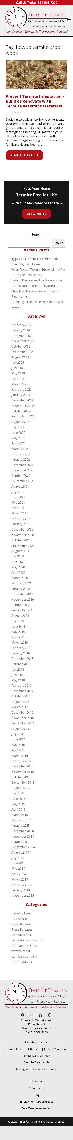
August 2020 (20, 551)
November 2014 (22, 836)
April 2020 (18, 573)
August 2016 (20, 729)
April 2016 (18, 750)
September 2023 (22, 352)
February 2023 (21, 389)
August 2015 (20, 788)
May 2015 (18, 804)
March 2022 (19, 449)
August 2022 (20, 422)
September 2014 (22, 847)
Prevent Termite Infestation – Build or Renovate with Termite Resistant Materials (35, 101)
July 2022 (17, 427)
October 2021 (20, 476)
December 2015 (22, 766)
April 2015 (18, 809)
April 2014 (18, 874)
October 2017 (20, 696)
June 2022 (18, 433)
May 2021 (18, 502)
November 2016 (22, 718)
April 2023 (18, 379)
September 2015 (22, 783)
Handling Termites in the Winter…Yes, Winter (37, 304)
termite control (22, 935)
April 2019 (18, 637)
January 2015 (20, 825)
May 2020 (18, 567)
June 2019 (18, 626)
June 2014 (18, 863)
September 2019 (22, 610)
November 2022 (22, 406)
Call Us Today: (36, 3)
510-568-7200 (39, 1032)
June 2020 (18, 562)
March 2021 (19, 513)
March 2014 (19, 879)
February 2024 (21, 325)
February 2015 (21, 820)
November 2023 (22, 341)
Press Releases (21, 929)
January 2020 (20, 589)
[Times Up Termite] (36, 20)
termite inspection (24, 946)
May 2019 (18, 632)
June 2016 (18, 739)
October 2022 (20, 411)
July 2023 (17, 362)
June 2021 (18, 497)
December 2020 (22, 529)
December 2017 (22, 691)
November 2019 (22, 599)
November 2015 (22, 772)
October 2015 (20, 777)
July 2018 (17, 669)
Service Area (36, 1088)
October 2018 (20, 664)
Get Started (36, 214)
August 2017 (20, 702)
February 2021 (21, 519)
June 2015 (18, 799)
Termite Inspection (36, 1042)
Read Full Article (24, 155)
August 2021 (20, 486)
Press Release (21, 924)
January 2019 (20, 653)
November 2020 (22, 535)
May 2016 (18, 745)
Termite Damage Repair (36, 1055)
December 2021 (22, 465)
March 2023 (19, 384)
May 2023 (18, 373)
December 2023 (22, 336)
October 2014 (20, 842)
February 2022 (21, 454)
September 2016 (22, 723)
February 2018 (21, 685)
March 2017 (19, 707)
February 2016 (21, 761)
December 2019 (22, 594)
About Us (36, 1081)
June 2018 (18, 675)
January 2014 (20, 890)
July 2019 (17, 621)
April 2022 (18, 443)
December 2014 (22, 831)
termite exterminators (26, 940)
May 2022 (18, 438)
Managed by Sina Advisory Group (36, 1069)
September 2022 (22, 416)
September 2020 (22, 546)
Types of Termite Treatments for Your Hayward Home (34, 261)
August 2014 (20, 852)
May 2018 (18, 680)
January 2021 (20, 524)
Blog (36, 1095)
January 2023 (20, 395)
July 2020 (17, 556)
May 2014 (18, 868)
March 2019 (19, 642)
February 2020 (21, 583)
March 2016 (19, 756)
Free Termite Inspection (36, 1108)
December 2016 (22, 712)
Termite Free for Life (36, 1062)
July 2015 (17, 793)
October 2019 (20, 605)
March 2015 (19, 815)
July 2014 (17, 858)
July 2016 (17, 734)
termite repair (21, 951)
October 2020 (20, 540)
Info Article (19, 919)
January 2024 (20, 330)
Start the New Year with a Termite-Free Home (35, 294)
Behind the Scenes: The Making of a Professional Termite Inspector (36, 283)
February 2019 (21, 648)
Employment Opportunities (36, 1101)
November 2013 (22, 895)
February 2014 (21, 885)
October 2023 (20, 346)
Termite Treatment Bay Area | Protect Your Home (36, 1049)
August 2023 (20, 357)
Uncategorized (21, 962)
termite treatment (24, 956)
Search (36, 234)
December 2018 (22, 659)
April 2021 (18, 508)
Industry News (21, 913)
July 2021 (17, 492)
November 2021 (22, 470)
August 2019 (20, 616)
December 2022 (22, 400)
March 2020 (19, 578)
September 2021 (22, 481)
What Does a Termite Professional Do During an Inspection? (38, 272)
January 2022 (20, 459)
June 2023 (18, 368)
